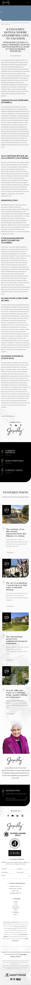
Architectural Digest (9, 416)
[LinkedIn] (16, 425)
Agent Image (23, 954)
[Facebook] (20, 425)
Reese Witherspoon (13, 383)
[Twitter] (11, 425)
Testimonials (15, 912)
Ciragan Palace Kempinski (14, 111)
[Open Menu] (28, 3)
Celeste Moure (16, 56)
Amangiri (8, 209)
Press (15, 910)
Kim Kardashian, (7, 222)
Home (2, 22)
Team (15, 904)
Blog (7, 22)
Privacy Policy (23, 968)
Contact (15, 914)
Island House (16, 316)
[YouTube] (13, 816)
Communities (15, 908)
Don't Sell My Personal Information (12, 968)
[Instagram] (22, 816)
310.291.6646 (15, 890)
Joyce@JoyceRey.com (15, 893)
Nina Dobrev (14, 385)
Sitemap (28, 952)
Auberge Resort (15, 380)
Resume (15, 902)
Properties (15, 906)
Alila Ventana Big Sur (12, 165)
